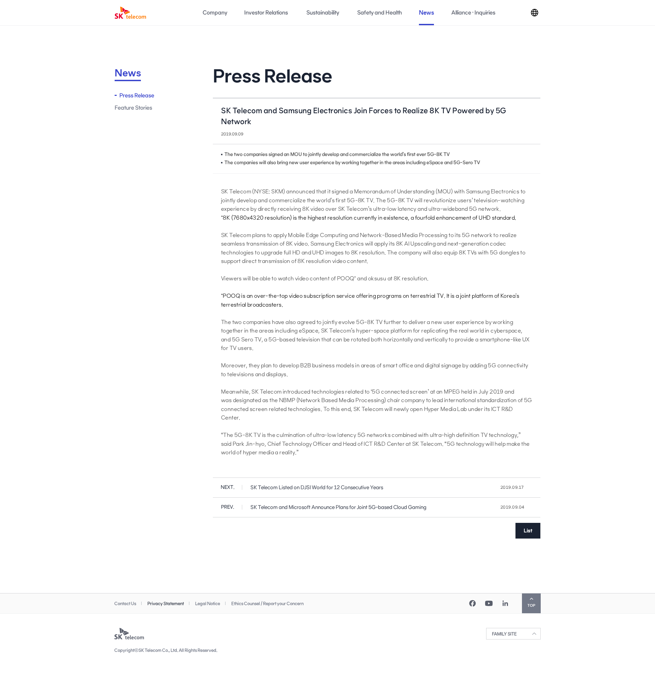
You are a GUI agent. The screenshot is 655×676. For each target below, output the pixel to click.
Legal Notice (207, 603)
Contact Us (125, 603)
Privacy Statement (165, 603)
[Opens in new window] (472, 603)
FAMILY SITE (504, 634)
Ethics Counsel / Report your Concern (267, 603)
